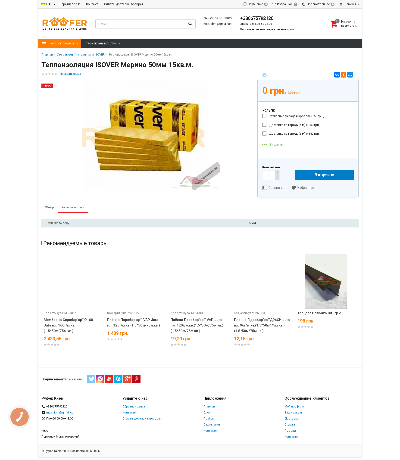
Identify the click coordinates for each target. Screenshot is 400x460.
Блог (206, 412)
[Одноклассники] (343, 75)
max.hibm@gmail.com (218, 23)
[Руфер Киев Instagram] (100, 379)
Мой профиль (294, 406)
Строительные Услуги (100, 43)
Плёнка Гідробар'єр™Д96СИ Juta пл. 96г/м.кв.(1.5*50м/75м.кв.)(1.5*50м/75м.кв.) (262, 325)
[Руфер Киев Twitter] (91, 379)
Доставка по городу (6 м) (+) (295, 133)
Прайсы (209, 418)
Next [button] (357, 309)
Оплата (289, 424)
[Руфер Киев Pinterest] (136, 379)
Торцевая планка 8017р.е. (319, 313)
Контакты (93, 4)
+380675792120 (256, 18)
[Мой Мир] (350, 75)
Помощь (290, 430)
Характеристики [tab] (72, 207)
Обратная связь (70, 4)
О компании (211, 424)
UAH (49, 4)
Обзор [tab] (49, 207)
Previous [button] (42, 309)
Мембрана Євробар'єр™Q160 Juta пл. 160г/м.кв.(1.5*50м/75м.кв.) (68, 325)
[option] (73, 305)
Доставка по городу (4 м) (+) (295, 125)
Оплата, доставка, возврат (123, 4)
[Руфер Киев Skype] (118, 379)
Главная (209, 406)
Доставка (291, 418)
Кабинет (350, 4)
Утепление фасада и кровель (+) (296, 116)
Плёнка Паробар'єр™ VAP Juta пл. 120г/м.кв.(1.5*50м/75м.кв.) (133, 322)
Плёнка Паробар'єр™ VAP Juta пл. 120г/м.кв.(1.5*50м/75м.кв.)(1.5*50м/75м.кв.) (197, 325)
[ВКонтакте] (337, 75)
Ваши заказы (293, 412)
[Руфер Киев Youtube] (109, 379)
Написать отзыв (70, 73)
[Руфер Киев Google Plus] (127, 379)
